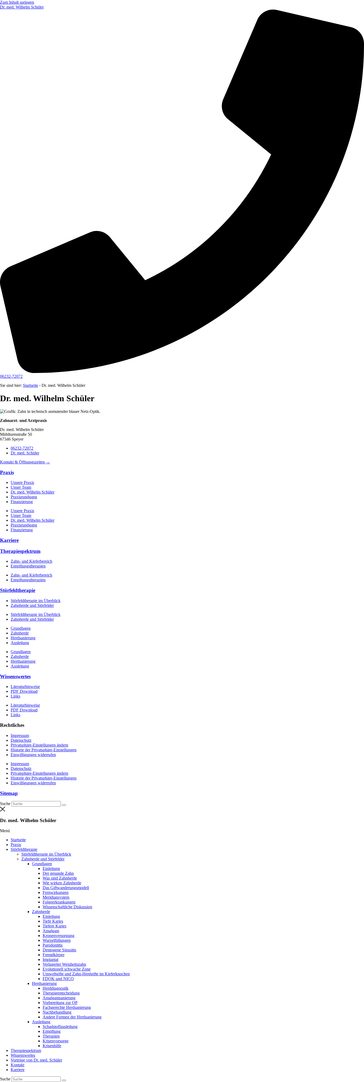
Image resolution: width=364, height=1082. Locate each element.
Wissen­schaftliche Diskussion (67, 907)
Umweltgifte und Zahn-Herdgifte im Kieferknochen (86, 974)
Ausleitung (20, 642)
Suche (5, 803)
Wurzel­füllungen (57, 940)
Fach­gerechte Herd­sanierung (67, 1007)
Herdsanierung (23, 638)
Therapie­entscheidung (61, 993)
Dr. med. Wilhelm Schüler (32, 492)
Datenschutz (21, 740)
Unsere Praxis (22, 482)
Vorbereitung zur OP (60, 1002)
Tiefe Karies (53, 921)
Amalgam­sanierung (59, 998)
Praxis (7, 472)
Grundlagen (21, 628)
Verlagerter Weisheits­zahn (64, 964)
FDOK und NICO (58, 978)
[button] (182, 830)
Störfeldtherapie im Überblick (35, 600)
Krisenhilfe (52, 1045)
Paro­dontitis (53, 945)
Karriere (9, 540)
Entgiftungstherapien (28, 566)
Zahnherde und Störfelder (32, 605)
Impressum (20, 735)
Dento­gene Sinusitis (59, 950)
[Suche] (64, 805)
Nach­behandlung (57, 1012)
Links (15, 696)
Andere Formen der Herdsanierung (72, 1017)
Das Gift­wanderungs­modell (66, 887)
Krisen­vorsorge (55, 1041)
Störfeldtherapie (17, 590)
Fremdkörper (53, 954)
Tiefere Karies (54, 926)
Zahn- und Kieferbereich (31, 561)
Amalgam (51, 930)
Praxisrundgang (24, 497)
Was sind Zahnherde (60, 878)
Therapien (51, 1036)
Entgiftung (51, 1031)
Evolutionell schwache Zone (67, 969)
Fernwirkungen (55, 892)
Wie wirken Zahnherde (62, 883)
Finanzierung (22, 501)
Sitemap (9, 793)
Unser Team (21, 487)
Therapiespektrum (20, 551)
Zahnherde (20, 633)
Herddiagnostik (55, 988)
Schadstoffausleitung (60, 1026)
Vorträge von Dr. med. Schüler (36, 1060)
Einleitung (51, 868)
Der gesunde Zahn (58, 873)
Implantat (50, 959)
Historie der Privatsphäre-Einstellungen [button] (43, 750)
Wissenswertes (15, 676)
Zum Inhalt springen (17, 2)
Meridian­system (56, 897)
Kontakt (17, 1065)
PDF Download (24, 691)
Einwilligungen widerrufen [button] (33, 754)
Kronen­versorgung (58, 935)
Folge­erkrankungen (59, 902)
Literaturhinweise (25, 686)
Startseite (30, 385)
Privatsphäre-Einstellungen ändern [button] (39, 745)
